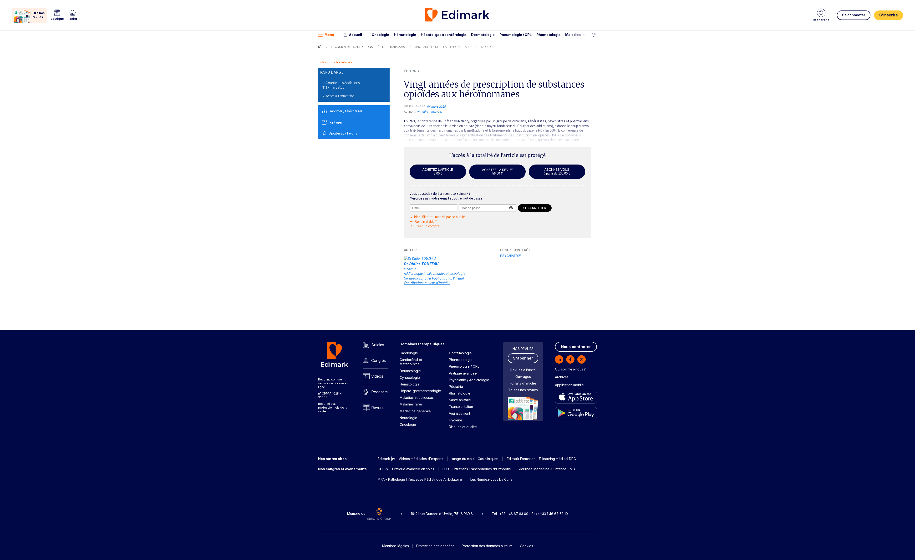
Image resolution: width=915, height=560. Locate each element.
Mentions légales (395, 546)
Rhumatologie (548, 35)
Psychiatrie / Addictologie (469, 380)
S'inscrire (888, 15)
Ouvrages (523, 377)
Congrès (378, 360)
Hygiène (455, 420)
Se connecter (853, 15)
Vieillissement (459, 413)
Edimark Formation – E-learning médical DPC (541, 459)
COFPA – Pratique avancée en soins (406, 469)
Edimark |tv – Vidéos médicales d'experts (410, 459)
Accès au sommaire (340, 96)
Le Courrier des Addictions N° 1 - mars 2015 (341, 85)
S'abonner (523, 358)
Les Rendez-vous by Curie (491, 479)
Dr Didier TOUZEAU (421, 263)
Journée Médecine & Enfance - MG (547, 469)
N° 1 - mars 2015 (393, 47)
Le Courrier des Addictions (352, 47)
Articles (377, 344)
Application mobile (569, 385)
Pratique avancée (463, 373)
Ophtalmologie (460, 353)
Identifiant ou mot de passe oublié (439, 217)
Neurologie (408, 418)
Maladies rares (411, 404)
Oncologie (380, 35)
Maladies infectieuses (584, 35)
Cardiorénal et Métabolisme (411, 362)
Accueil (355, 35)
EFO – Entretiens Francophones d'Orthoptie (476, 469)
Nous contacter (576, 346)
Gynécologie (410, 377)
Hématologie (405, 35)
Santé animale (460, 400)
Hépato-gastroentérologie (443, 35)
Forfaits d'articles (523, 383)
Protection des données (435, 546)
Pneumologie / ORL (515, 35)
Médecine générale (415, 411)
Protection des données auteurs (487, 546)
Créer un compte (427, 226)
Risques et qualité (463, 427)
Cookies (526, 546)
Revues (377, 407)
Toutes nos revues (523, 390)
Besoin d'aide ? (425, 221)
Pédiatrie (456, 387)
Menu (329, 35)
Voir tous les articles (337, 62)
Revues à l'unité (523, 370)
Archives (562, 377)
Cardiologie (409, 353)
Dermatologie (483, 35)
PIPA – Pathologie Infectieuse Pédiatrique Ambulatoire (420, 479)
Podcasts (379, 392)
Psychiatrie (510, 256)
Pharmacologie (461, 360)
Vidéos (377, 376)
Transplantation (461, 407)
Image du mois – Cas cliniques (475, 459)
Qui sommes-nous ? (570, 369)
